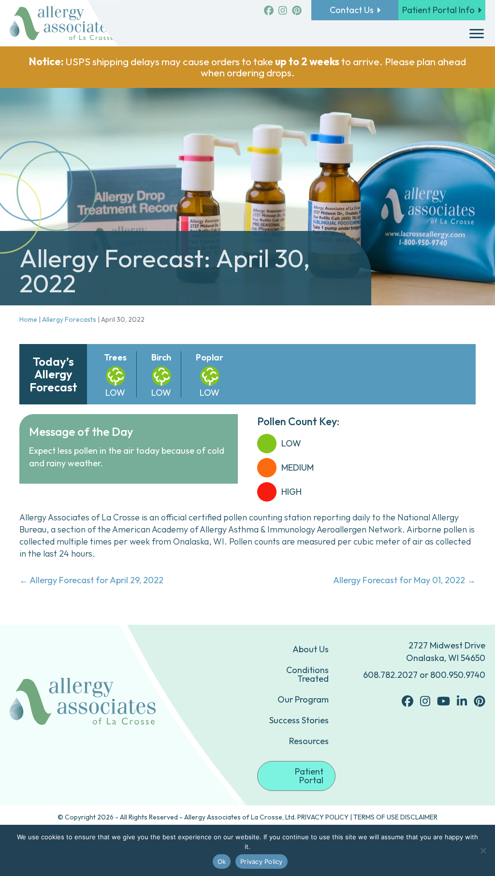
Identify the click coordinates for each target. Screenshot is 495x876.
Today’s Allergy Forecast (53, 374)
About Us (310, 649)
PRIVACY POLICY (323, 817)
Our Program (303, 699)
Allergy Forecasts (69, 319)
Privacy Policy (261, 861)
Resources (309, 741)
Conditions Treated (307, 674)
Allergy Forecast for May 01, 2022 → (404, 580)
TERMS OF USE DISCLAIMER (395, 817)
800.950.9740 (457, 674)
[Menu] (477, 34)
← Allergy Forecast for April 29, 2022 (91, 580)
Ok (222, 861)
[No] (483, 850)
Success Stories (299, 720)
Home (28, 319)
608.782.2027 (390, 674)
